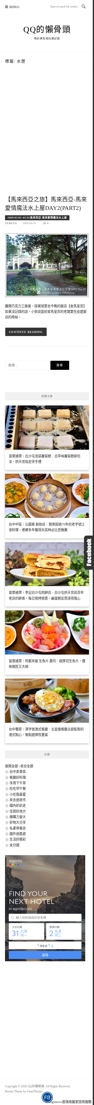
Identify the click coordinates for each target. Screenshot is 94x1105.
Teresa (11, 223)
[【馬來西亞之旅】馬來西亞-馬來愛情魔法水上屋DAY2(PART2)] (47, 265)
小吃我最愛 (18, 794)
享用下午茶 (18, 783)
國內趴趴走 (18, 805)
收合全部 (26, 766)
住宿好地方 (18, 811)
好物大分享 (18, 822)
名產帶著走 (18, 828)
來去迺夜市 (18, 800)
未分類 (14, 845)
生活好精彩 (18, 839)
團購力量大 (18, 817)
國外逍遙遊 (18, 834)
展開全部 (11, 766)
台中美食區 (18, 772)
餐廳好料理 (18, 777)
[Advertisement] (47, 138)
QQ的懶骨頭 (47, 29)
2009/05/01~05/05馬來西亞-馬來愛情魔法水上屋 (37, 217)
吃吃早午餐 (18, 788)
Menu (15, 7)
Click (89, 553)
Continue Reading (26, 331)
